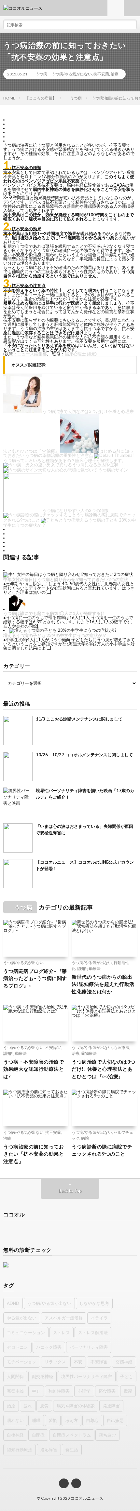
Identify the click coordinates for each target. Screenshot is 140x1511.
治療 (115, 74)
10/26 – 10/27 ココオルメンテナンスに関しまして (84, 754)
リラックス (55, 1361)
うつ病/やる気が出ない (71, 74)
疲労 (44, 1405)
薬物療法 (89, 1053)
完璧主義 (15, 1391)
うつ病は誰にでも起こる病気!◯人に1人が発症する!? (53, 613)
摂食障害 (107, 1391)
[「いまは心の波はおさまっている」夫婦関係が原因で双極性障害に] (18, 838)
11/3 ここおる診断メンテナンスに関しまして (79, 719)
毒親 (128, 1391)
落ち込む (107, 1435)
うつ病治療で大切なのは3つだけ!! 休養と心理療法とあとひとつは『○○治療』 (103, 1069)
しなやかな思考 (94, 1303)
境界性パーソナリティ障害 (86, 1376)
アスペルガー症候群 (64, 1317)
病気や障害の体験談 (76, 1405)
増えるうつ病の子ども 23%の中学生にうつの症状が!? (54, 635)
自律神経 (15, 1435)
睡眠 (36, 1420)
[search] (131, 25)
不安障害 (53, 1047)
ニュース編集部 (32, 353)
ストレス (61, 1332)
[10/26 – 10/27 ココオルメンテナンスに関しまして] (18, 766)
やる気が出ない (21, 1317)
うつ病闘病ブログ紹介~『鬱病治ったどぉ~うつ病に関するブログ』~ (35, 978)
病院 (85, 1138)
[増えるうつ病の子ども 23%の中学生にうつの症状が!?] (63, 630)
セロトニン (17, 1347)
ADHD (13, 1303)
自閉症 (38, 1435)
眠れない (15, 1420)
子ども (126, 1376)
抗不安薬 (101, 74)
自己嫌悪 (115, 1420)
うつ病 (39, 74)
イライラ (99, 1317)
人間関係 (15, 1376)
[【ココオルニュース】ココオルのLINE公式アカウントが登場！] (18, 873)
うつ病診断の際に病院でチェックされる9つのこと (102, 1150)
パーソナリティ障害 (89, 1347)
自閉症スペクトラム (72, 1435)
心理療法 (121, 1047)
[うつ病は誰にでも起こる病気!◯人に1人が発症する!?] (17, 609)
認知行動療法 (89, 968)
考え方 (71, 1420)
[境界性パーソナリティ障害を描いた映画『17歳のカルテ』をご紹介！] (18, 802)
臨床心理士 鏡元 (80, 353)
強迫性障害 (59, 1391)
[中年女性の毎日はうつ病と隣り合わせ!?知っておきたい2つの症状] (68, 574)
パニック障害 (49, 1347)
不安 (78, 1361)
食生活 (71, 1449)
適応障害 (48, 1449)
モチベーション (21, 1361)
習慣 (53, 1420)
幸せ (36, 1391)
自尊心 (92, 1420)
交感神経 (124, 1361)
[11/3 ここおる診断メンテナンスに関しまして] (18, 730)
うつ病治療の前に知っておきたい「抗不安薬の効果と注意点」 (33, 1154)
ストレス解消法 (93, 1332)
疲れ (27, 1405)
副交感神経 (42, 1376)
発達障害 (111, 1405)
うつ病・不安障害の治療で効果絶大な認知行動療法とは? (33, 1069)
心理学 (84, 1391)
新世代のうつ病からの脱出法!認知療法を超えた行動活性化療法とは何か (103, 984)
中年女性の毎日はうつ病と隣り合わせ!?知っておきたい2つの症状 (65, 579)
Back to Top (70, 1190)
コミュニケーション (26, 1332)
